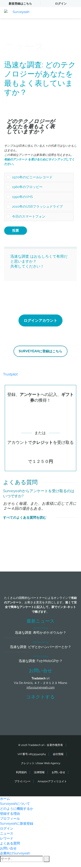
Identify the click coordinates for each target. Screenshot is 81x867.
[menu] (73, 13)
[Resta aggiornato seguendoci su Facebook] (17, 708)
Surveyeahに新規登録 (16, 823)
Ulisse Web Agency (48, 763)
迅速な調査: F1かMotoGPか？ (41, 661)
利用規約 (21, 772)
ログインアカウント (40, 320)
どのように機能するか (16, 809)
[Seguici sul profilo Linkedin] (48, 708)
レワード (6, 838)
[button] (41, 177)
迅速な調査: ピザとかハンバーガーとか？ (40, 647)
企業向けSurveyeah (15, 853)
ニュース (6, 833)
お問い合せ (58, 772)
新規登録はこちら (20, 3)
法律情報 (39, 772)
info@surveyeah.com (41, 687)
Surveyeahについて (15, 804)
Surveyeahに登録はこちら (40, 351)
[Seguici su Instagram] (63, 708)
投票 (15, 230)
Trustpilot (10, 374)
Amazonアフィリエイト (52, 781)
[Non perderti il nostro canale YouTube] (41, 719)
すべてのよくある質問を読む (24, 517)
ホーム (5, 799)
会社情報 (58, 754)
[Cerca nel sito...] (46, 859)
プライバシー (22, 781)
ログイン (61, 3)
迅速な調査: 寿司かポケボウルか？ (40, 633)
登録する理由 (10, 814)
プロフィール (10, 819)
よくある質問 (10, 843)
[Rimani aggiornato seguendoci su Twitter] (32, 708)
